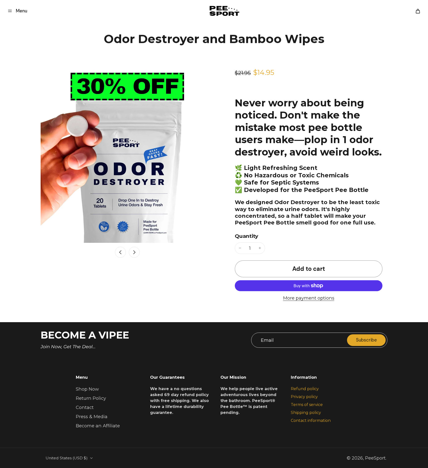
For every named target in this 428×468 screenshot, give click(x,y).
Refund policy (305, 388)
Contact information (311, 420)
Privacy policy (304, 396)
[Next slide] (134, 252)
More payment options (308, 298)
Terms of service (307, 404)
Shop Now (87, 389)
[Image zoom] (127, 156)
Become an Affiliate (98, 426)
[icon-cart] (417, 11)
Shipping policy (306, 412)
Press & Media (91, 416)
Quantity (246, 236)
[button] (308, 268)
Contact (85, 407)
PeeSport (375, 458)
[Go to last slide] (120, 252)
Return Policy (91, 398)
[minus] (240, 248)
